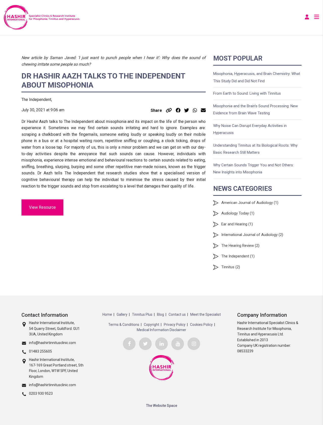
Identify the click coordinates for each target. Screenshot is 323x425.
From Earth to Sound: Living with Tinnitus (247, 93)
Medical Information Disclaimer (161, 330)
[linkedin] (161, 343)
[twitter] (145, 343)
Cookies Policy (201, 325)
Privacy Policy (174, 325)
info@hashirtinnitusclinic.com (52, 343)
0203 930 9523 (41, 393)
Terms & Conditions (123, 325)
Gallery (122, 314)
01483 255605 (40, 351)
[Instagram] (193, 343)
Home (107, 314)
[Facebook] (129, 343)
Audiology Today (235, 213)
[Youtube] (177, 343)
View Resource (42, 207)
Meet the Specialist (205, 314)
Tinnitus (227, 267)
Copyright (151, 325)
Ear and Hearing (234, 224)
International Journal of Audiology (249, 234)
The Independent (235, 256)
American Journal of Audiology (247, 202)
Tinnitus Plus (142, 314)
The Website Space (161, 406)
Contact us (177, 314)
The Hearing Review (237, 245)
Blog (160, 314)
